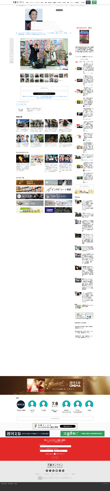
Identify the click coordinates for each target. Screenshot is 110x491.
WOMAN (59, 2)
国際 (22, 104)
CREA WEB (10, 483)
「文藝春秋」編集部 (87, 119)
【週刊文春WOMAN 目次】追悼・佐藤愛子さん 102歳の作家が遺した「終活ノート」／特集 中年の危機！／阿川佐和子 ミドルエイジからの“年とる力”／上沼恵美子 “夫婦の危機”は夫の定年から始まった (84, 49)
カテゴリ (37, 2)
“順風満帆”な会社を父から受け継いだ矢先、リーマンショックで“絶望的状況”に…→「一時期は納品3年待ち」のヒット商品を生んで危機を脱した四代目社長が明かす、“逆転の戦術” (22, 167)
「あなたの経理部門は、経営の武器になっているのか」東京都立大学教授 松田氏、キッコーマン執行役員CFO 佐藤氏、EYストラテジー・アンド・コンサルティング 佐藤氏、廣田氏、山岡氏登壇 (65, 168)
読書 (68, 2)
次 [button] (70, 53)
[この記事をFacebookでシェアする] (11, 44)
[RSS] (63, 471)
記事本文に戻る (44, 88)
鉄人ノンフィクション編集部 (89, 73)
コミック (72, 2)
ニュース (27, 5)
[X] (50, 471)
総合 (87, 59)
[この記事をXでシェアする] (11, 41)
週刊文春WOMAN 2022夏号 (24, 101)
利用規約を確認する (49, 453)
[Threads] (53, 471)
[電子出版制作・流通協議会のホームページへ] (40, 478)
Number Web (4, 483)
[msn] (60, 471)
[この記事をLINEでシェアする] (11, 53)
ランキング (31, 2)
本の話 (15, 483)
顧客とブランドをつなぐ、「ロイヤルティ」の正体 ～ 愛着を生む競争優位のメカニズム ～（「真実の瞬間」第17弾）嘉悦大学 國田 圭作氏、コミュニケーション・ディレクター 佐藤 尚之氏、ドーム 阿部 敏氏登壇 (51, 168)
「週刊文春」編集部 (87, 140)
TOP (17, 5)
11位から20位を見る (84, 186)
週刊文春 (49, 2)
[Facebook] (47, 471)
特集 (42, 2)
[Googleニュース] (57, 471)
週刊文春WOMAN (22, 5)
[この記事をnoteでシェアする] (11, 56)
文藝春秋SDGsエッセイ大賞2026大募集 (36, 165)
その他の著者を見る (55, 418)
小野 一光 (86, 95)
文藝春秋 (54, 2)
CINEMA (64, 2)
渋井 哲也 (86, 182)
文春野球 (77, 2)
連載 (46, 2)
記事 (31, 5)
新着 (27, 2)
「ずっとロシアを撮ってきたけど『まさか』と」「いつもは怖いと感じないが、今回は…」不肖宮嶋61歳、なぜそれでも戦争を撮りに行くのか (44, 33)
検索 (83, 2)
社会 (25, 104)
